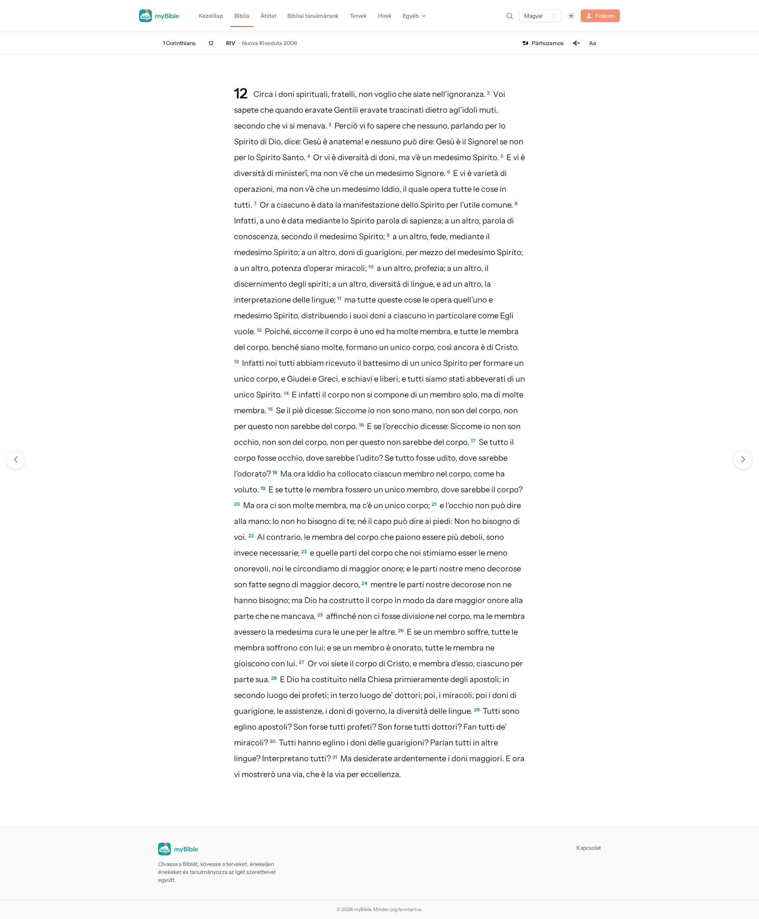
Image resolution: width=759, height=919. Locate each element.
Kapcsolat (588, 847)
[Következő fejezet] (743, 459)
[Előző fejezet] (15, 459)
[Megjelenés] (571, 15)
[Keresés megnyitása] (509, 15)
